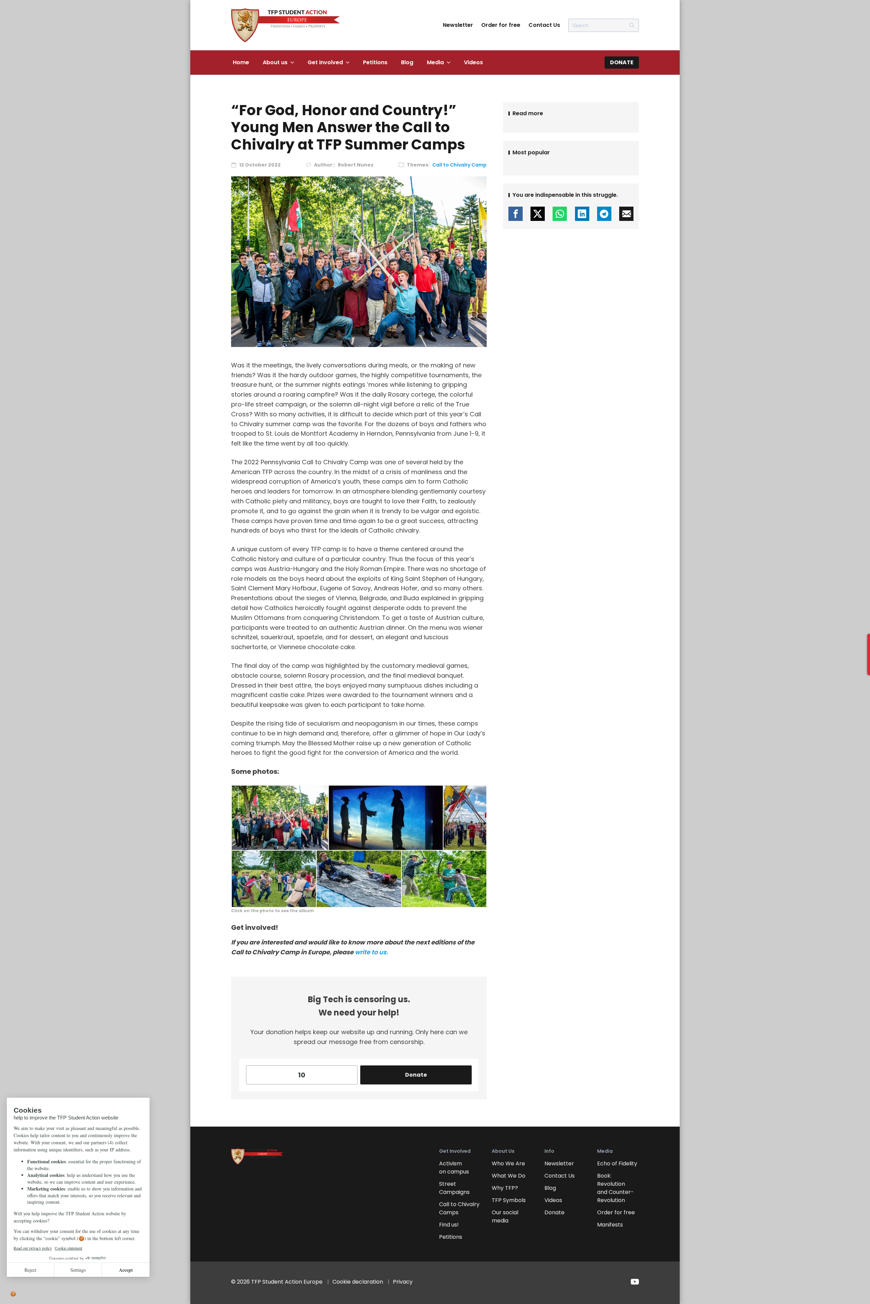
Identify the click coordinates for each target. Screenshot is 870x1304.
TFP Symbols (509, 1200)
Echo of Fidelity (617, 1163)
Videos (473, 62)
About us (275, 62)
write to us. (371, 952)
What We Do (508, 1176)
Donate (621, 62)
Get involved (325, 62)
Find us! (449, 1225)
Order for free (500, 25)
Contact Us (544, 25)
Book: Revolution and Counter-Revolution (615, 1188)
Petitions (375, 62)
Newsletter (458, 25)
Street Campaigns (454, 1188)
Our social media (505, 1216)
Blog (407, 62)
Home (241, 62)
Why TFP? (505, 1188)
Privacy (403, 1282)
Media (435, 62)
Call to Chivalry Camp (459, 164)
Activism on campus (454, 1168)
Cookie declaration (357, 1282)
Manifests (610, 1225)
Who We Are (508, 1163)
